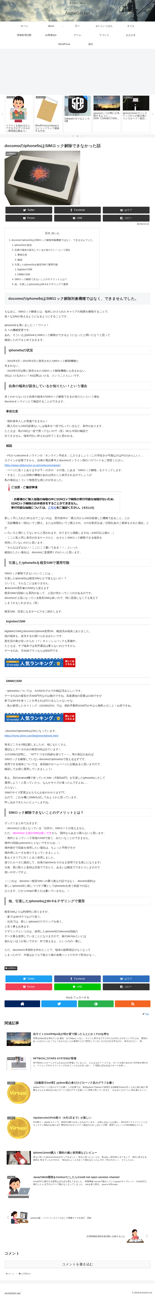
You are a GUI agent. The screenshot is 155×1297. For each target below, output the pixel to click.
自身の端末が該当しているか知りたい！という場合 (42, 249)
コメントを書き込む (77, 1264)
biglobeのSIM (24, 269)
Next (152, 114)
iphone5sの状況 (23, 245)
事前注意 (22, 254)
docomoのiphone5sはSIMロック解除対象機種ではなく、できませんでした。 (53, 240)
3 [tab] (82, 136)
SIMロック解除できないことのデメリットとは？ (41, 279)
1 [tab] (72, 136)
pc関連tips (12, 968)
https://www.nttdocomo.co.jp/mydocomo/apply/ (33, 465)
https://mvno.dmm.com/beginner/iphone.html (31, 735)
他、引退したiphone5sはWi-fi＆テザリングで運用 (41, 284)
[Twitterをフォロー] (59, 1003)
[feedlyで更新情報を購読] (96, 1003)
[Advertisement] (77, 71)
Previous (2, 114)
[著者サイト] (22, 1003)
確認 (19, 259)
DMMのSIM (23, 274)
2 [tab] (77, 136)
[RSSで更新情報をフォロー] (132, 1003)
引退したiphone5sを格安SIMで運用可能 (36, 264)
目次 (47, 233)
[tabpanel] (19, 113)
